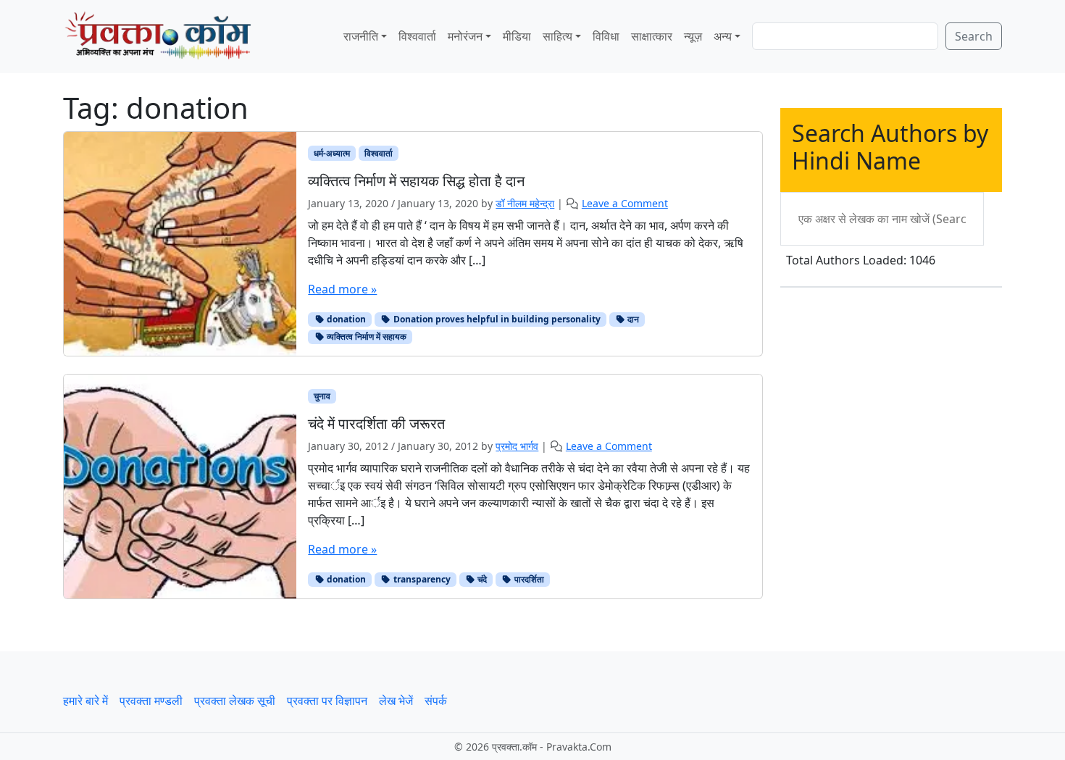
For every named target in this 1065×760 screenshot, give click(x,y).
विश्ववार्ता (417, 36)
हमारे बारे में (85, 701)
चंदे (481, 579)
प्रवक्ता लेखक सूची (234, 701)
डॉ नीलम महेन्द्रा (525, 203)
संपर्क (436, 701)
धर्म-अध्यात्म (332, 153)
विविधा (606, 36)
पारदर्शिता (528, 579)
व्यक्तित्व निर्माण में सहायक (365, 336)
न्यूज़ (693, 36)
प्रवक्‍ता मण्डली (151, 701)
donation (345, 319)
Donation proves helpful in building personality (496, 319)
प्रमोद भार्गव (517, 446)
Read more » (342, 289)
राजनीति (360, 36)
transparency (421, 579)
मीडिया (517, 36)
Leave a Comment (625, 203)
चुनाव (322, 396)
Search (974, 36)
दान (632, 319)
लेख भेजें (396, 701)
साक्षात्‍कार (651, 36)
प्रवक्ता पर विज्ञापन (327, 701)
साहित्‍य (557, 36)
